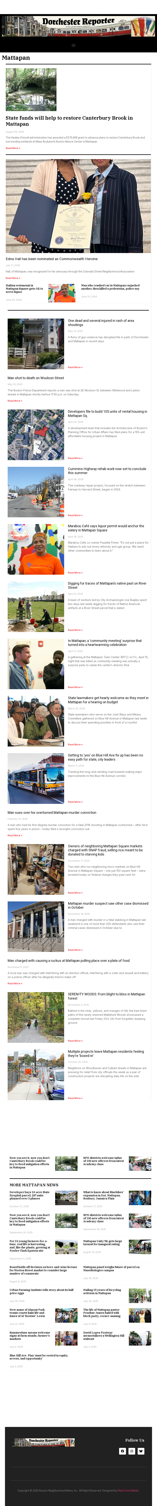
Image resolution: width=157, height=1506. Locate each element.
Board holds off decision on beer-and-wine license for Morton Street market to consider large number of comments (43, 1270)
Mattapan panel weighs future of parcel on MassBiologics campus (111, 1268)
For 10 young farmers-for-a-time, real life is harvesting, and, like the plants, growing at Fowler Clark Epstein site (30, 1245)
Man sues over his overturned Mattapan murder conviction (52, 813)
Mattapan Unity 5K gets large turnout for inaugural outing (102, 1242)
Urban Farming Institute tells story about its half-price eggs (42, 1291)
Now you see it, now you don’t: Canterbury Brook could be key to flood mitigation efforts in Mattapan (30, 1162)
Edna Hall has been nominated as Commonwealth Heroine (52, 259)
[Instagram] (131, 1451)
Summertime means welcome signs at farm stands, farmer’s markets (30, 1336)
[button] (73, 45)
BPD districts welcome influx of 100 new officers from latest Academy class (103, 1161)
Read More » (13, 148)
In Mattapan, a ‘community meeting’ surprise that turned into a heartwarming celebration (105, 643)
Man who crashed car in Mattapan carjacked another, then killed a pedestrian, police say (110, 287)
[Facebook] (122, 1451)
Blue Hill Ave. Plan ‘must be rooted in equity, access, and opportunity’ (39, 1357)
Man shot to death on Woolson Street (36, 378)
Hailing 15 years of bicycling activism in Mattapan (102, 1291)
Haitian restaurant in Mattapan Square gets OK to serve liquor (24, 289)
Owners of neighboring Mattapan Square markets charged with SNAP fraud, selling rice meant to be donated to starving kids (105, 850)
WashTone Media (128, 1490)
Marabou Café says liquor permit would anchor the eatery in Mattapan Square (106, 528)
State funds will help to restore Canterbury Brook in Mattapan (69, 121)
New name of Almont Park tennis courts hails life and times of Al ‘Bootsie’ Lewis (27, 1313)
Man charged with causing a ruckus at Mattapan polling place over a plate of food (69, 961)
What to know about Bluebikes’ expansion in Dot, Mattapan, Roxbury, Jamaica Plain (103, 1195)
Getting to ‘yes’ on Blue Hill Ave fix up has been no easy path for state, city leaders (105, 757)
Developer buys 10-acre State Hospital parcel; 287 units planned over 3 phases (30, 1195)
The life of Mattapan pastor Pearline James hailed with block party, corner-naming (101, 1313)
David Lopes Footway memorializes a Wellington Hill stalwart (103, 1336)
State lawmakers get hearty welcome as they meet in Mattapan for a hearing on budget (108, 700)
